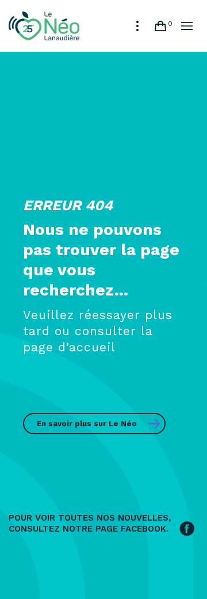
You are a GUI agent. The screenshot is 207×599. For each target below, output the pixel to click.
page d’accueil (69, 347)
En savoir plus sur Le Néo (87, 423)
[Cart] (160, 26)
